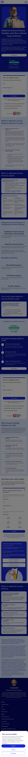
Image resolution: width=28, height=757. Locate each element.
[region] (14, 744)
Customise (13, 753)
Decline (13, 749)
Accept (13, 746)
